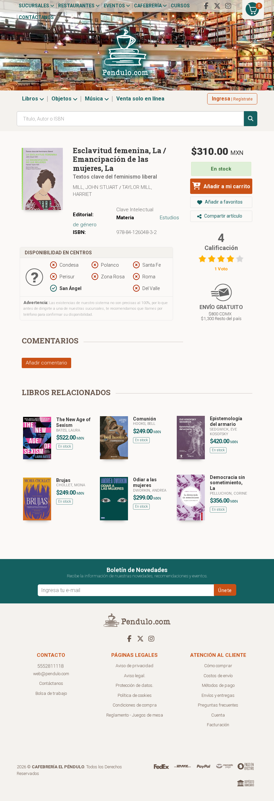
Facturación (218, 724)
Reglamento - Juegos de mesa (134, 715)
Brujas (63, 480)
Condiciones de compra (135, 705)
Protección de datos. (134, 685)
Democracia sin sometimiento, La (227, 483)
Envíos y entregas (218, 695)
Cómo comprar (218, 665)
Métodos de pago (218, 685)
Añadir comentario (46, 363)
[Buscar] (250, 118)
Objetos (62, 98)
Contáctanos (36, 17)
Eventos (115, 5)
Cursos (180, 5)
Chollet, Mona (70, 485)
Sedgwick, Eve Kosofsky (223, 431)
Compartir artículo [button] (222, 216)
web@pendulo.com (51, 673)
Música (94, 98)
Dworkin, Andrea (149, 490)
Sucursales (34, 5)
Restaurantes (77, 5)
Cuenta (218, 715)
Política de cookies (135, 695)
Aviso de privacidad (134, 665)
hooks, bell (144, 424)
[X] (217, 6)
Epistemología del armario (226, 421)
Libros (30, 98)
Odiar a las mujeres (145, 482)
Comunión (144, 419)
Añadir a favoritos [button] (223, 202)
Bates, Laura (68, 430)
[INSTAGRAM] (228, 6)
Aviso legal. (134, 675)
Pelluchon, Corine (228, 493)
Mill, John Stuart (96, 187)
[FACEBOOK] (206, 6)
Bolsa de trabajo (51, 693)
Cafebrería (148, 5)
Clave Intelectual (134, 210)
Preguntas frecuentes (218, 705)
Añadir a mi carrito (226, 186)
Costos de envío (218, 675)
